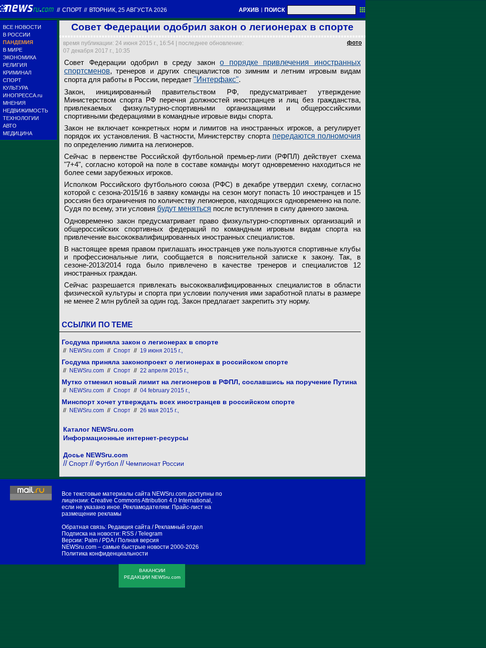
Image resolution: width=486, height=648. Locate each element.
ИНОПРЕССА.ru (22, 95)
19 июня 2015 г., (161, 350)
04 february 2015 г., (165, 390)
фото (354, 42)
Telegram (150, 533)
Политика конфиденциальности (105, 553)
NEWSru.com (86, 350)
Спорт (72, 10)
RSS (128, 533)
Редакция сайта (129, 527)
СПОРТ (12, 80)
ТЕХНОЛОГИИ (21, 118)
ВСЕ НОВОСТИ (22, 27)
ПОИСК (274, 10)
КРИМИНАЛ (17, 72)
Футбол (106, 463)
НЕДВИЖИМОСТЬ (25, 110)
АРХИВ (249, 10)
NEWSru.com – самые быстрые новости (115, 547)
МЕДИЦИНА (17, 133)
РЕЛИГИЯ (15, 65)
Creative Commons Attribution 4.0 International (151, 500)
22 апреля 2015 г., (164, 370)
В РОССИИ (16, 34)
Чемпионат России (155, 463)
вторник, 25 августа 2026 (128, 10)
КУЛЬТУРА (15, 88)
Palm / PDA (98, 540)
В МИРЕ (12, 50)
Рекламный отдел (179, 527)
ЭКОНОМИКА (19, 57)
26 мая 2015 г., (159, 410)
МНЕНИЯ (14, 103)
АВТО (10, 126)
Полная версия (138, 540)
